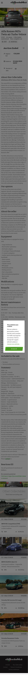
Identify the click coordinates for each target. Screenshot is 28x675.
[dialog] (14, 337)
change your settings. (13, 344)
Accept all (14, 349)
